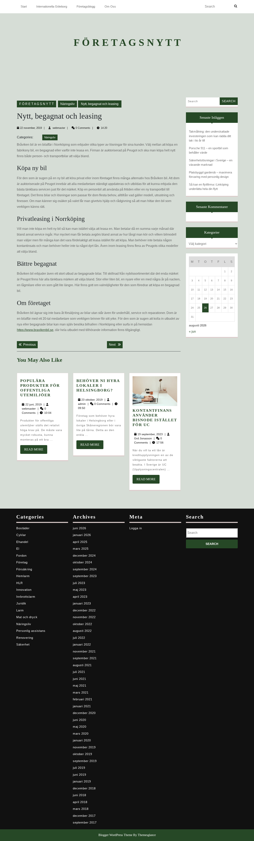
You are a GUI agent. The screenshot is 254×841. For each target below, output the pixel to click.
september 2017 (85, 822)
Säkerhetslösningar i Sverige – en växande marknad (210, 162)
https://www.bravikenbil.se (35, 330)
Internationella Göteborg (51, 6)
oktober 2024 (82, 562)
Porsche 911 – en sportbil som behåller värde (208, 150)
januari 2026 (82, 535)
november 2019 (84, 747)
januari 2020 (82, 740)
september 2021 (85, 658)
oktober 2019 (82, 754)
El (17, 548)
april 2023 (80, 596)
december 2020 (84, 713)
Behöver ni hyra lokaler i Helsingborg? (98, 385)
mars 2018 (81, 808)
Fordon (21, 555)
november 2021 (84, 651)
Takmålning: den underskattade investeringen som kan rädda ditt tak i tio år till (210, 136)
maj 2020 (79, 726)
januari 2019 (82, 781)
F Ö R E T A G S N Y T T (127, 42)
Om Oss (110, 6)
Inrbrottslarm (25, 596)
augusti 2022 (82, 630)
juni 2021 (79, 678)
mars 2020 (81, 733)
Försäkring (24, 569)
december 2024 (84, 555)
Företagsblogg (86, 6)
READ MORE (35, 450)
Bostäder (23, 528)
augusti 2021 (82, 665)
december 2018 (84, 788)
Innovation (24, 589)
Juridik (21, 603)
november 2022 (84, 617)
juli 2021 (79, 672)
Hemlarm (23, 576)
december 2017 (84, 815)
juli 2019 (79, 767)
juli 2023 (79, 583)
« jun (192, 331)
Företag (22, 562)
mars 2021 (81, 692)
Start (24, 6)
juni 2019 (79, 774)
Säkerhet (23, 644)
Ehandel (22, 542)
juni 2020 (79, 720)
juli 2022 (79, 637)
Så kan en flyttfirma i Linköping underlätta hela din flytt (208, 187)
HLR (19, 583)
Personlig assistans (30, 630)
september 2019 (85, 761)
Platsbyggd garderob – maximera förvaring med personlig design (210, 175)
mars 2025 (81, 548)
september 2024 (85, 569)
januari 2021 (82, 706)
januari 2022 (82, 644)
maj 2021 (79, 685)
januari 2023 (82, 603)
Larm (20, 610)
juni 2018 (79, 795)
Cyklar (21, 535)
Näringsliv (67, 104)
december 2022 (84, 610)
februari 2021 (82, 699)
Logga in (135, 528)
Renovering (24, 637)
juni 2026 (79, 528)
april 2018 (80, 802)
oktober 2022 (82, 624)
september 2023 (85, 576)
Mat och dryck (27, 617)
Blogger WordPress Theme (115, 835)
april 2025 (80, 542)
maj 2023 (79, 589)
